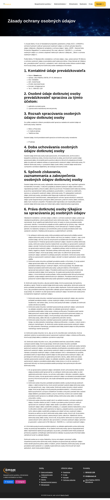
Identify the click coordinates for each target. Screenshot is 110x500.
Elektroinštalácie (60, 4)
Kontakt (66, 477)
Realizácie (83, 4)
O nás (91, 4)
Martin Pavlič (65, 495)
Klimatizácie (73, 4)
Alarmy (43, 480)
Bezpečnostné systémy (43, 4)
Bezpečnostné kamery (49, 482)
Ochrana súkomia (69, 480)
